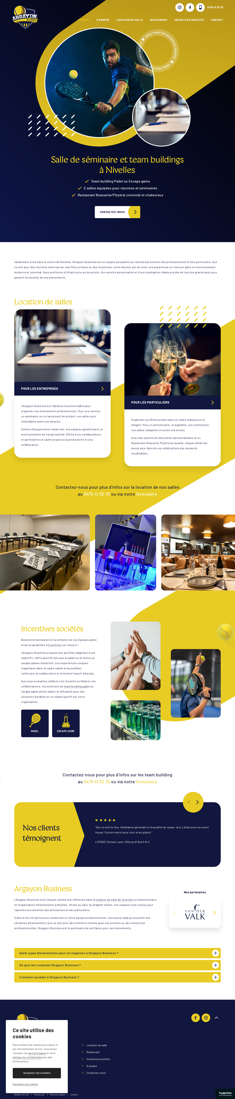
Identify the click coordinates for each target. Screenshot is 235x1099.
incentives (55, 645)
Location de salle (129, 19)
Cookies (74, 1094)
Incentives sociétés (189, 19)
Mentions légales (57, 1094)
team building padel (77, 686)
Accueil (84, 19)
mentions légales (37, 1053)
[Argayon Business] (25, 17)
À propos (103, 19)
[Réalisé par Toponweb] (225, 1094)
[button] (197, 802)
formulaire (146, 493)
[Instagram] (179, 7)
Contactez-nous (112, 211)
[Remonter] (216, 1017)
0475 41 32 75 (215, 7)
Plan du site (39, 1094)
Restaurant (159, 19)
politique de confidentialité (27, 1057)
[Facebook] (190, 7)
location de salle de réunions (114, 899)
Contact (217, 19)
